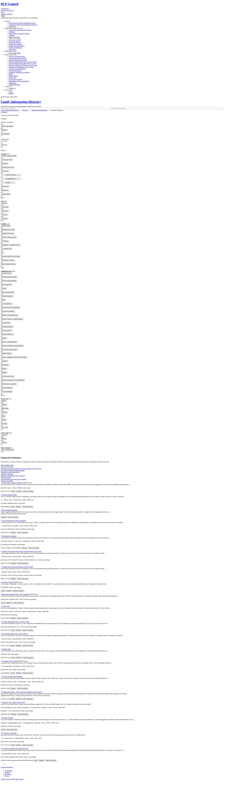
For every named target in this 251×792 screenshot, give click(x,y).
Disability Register (14, 85)
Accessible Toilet (6, 249)
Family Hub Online (13, 52)
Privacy (7, 776)
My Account (9, 91)
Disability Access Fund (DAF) (10, 472)
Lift (2, 252)
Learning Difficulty (7, 303)
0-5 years (4, 203)
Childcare (12, 32)
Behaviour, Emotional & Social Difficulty (13, 380)
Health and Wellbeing (15, 47)
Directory (25, 110)
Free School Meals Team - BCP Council (15, 634)
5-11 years (4, 218)
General (21, 23)
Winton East (5, 186)
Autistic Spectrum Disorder (9, 349)
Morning (4, 438)
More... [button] (3, 198)
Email (13, 491)
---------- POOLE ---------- (8, 182)
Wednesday (5, 408)
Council (9, 4)
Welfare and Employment (16, 46)
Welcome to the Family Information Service (22, 23)
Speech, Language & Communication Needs (14, 357)
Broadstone (5, 190)
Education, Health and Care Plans (19, 72)
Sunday (4, 420)
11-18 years (5, 207)
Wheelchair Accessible (8, 229)
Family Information (7, 767)
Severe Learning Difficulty (9, 281)
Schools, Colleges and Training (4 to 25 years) (23, 65)
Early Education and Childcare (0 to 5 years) (22, 63)
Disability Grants (7, 582)
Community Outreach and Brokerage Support (23, 25)
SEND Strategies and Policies (18, 60)
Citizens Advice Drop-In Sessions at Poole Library (17, 567)
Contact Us (10, 87)
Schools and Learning (15, 44)
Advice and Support (7, 126)
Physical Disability (7, 388)
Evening (4, 442)
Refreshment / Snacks (8, 260)
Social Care (12, 77)
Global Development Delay (9, 277)
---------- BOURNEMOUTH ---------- (11, 179)
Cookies (7, 772)
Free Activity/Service (7, 450)
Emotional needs (6, 273)
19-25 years (5, 211)
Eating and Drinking (7, 326)
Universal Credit (6, 477)
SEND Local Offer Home (17, 56)
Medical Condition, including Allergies (12, 319)
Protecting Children (15, 42)
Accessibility (9, 770)
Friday (3, 416)
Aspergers (4, 361)
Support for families (7, 481)
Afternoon (4, 435)
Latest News (12, 26)
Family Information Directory (18, 38)
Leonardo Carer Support (10, 661)
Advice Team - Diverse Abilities (12, 483)
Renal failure (5, 365)
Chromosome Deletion (8, 311)
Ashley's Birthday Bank (9, 495)
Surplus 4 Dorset (8, 718)
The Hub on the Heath (10, 733)
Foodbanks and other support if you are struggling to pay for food (21, 468)
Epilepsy (4, 368)
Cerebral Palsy (6, 323)
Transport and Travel (15, 70)
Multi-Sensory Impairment (9, 384)
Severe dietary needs (8, 376)
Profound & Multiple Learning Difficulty (12, 346)
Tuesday (4, 404)
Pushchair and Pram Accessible (11, 256)
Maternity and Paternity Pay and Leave (13, 476)
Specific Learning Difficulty (9, 342)
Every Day (5, 427)
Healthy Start (7, 649)
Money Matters (13, 76)
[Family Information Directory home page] (12, 779)
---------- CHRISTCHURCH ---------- (11, 175)
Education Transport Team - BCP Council (15, 594)
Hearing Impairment (7, 296)
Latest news (12, 49)
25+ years (4, 214)
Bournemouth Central (8, 167)
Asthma (4, 288)
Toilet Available (6, 226)
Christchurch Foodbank (9, 536)
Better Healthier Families (9, 510)
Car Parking (5, 241)
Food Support (5, 134)
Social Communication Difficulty (11, 307)
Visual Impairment (7, 391)
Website (19, 491)
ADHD (3, 300)
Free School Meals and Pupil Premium (13, 470)
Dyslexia (4, 338)
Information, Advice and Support (19, 81)
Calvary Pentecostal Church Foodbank (14, 521)
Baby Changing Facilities (9, 264)
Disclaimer (8, 774)
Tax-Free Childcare (7, 474)
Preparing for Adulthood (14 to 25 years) (21, 67)
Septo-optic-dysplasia (8, 292)
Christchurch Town (7, 159)
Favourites (4, 112)
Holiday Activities (14, 37)
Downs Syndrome (7, 330)
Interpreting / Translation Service (11, 245)
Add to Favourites (28, 491)
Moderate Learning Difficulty (9, 315)
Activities (12, 35)
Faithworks (6, 606)
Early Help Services (15, 40)
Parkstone (4, 163)
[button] (125, 115)
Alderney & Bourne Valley (9, 156)
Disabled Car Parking (8, 233)
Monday (4, 400)
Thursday (4, 412)
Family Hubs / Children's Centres (19, 33)
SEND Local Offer (21, 70)
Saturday (4, 423)
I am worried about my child (17, 58)
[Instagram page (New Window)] (15, 767)
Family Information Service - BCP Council (16, 622)
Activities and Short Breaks (17, 69)
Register (11, 93)
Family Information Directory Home (20, 30)
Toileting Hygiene (6, 353)
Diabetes (4, 372)
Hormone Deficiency (7, 334)
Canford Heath (6, 194)
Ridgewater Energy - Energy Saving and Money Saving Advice (22, 692)
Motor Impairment (7, 284)
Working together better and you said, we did (22, 62)
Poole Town (5, 171)
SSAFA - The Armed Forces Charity (14, 702)
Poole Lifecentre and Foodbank (12, 676)
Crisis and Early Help (15, 79)
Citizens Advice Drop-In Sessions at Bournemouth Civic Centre (21, 551)
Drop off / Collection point (9, 237)
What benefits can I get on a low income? (13, 479)
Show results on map (7, 465)
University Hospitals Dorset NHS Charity (16, 748)
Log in (11, 92)
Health (11, 74)
